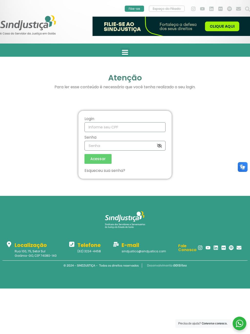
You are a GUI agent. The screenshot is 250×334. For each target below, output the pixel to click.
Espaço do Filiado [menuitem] (167, 9)
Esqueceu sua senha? (104, 170)
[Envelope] (238, 9)
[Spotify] (229, 9)
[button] (247, 9)
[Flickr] (220, 9)
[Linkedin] (211, 9)
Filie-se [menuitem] (134, 9)
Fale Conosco (187, 248)
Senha (90, 137)
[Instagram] (193, 9)
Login (89, 119)
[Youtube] (202, 9)
